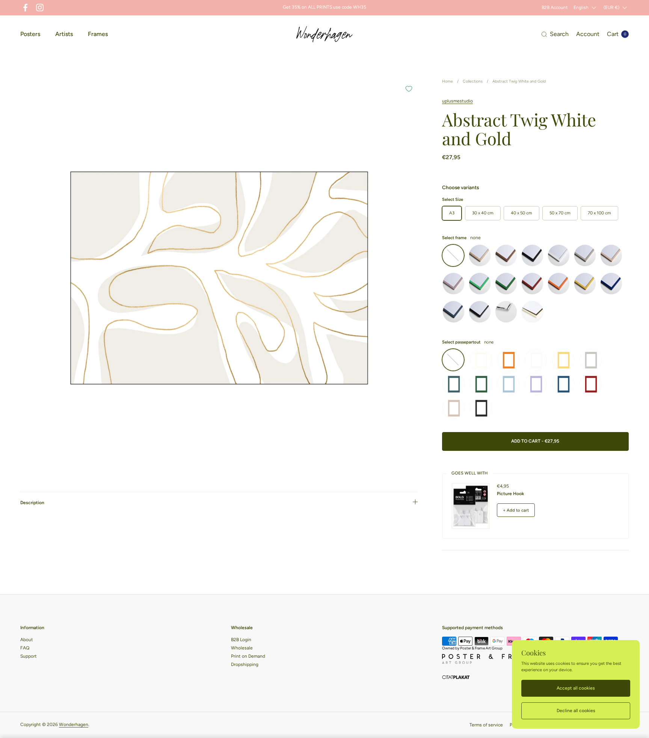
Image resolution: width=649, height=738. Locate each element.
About (26, 639)
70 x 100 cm (599, 212)
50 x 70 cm (560, 212)
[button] (555, 34)
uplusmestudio (457, 101)
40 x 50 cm (521, 212)
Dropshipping (244, 664)
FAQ (24, 648)
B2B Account (555, 7)
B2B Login (241, 639)
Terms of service (486, 724)
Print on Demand (248, 656)
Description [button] (32, 502)
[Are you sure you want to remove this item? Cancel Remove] (219, 278)
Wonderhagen (73, 724)
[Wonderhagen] (324, 34)
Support (28, 656)
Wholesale (242, 648)
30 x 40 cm (483, 212)
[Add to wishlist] (408, 88)
